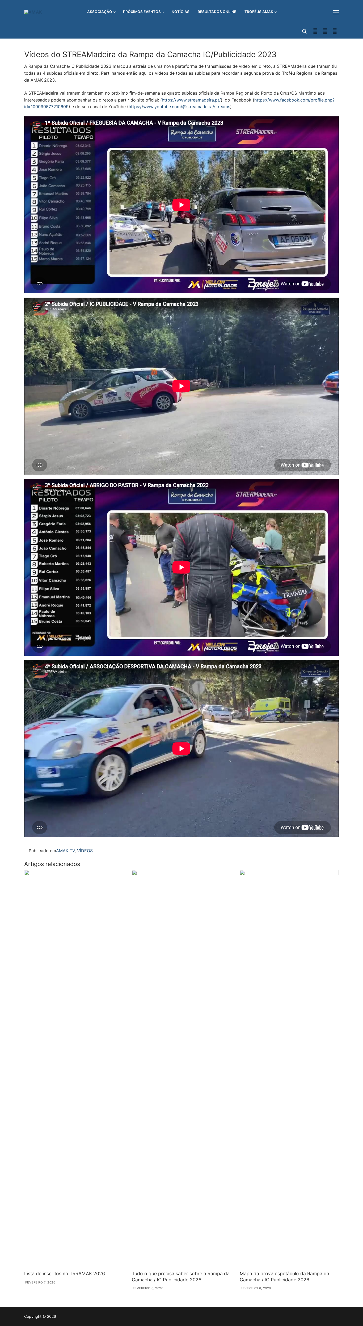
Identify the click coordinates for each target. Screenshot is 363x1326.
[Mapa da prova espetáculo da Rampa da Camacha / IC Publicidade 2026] (289, 1069)
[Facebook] (315, 31)
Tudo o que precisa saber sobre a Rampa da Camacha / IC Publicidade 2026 (181, 1276)
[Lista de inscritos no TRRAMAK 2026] (73, 1069)
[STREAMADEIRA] (325, 31)
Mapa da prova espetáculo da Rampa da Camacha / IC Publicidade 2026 (284, 1276)
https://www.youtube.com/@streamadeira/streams (179, 106)
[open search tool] (304, 31)
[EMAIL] (335, 31)
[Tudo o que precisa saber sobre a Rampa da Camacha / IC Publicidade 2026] (181, 1069)
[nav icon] (336, 12)
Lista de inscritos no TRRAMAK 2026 (64, 1273)
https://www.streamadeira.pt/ (191, 100)
